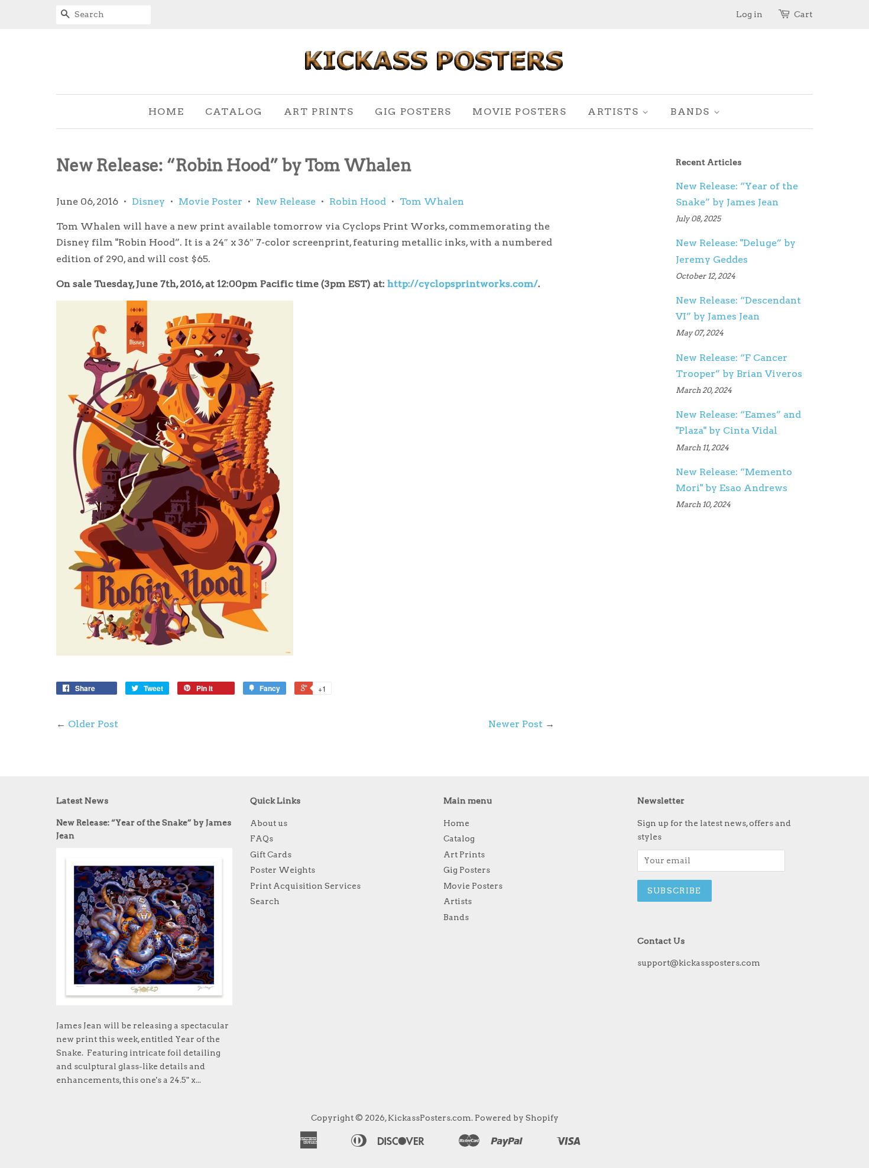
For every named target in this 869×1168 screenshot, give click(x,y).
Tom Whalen (432, 201)
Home (166, 111)
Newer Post (515, 724)
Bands (692, 111)
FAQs (261, 838)
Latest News (82, 800)
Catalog (233, 111)
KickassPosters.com (429, 1117)
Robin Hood (357, 201)
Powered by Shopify (517, 1117)
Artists (615, 111)
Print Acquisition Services (305, 885)
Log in (749, 14)
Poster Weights (282, 870)
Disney (148, 201)
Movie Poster (210, 201)
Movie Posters (519, 111)
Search (265, 901)
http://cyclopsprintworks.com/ (462, 283)
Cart (803, 14)
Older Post (93, 724)
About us (268, 823)
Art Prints (319, 111)
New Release (286, 201)
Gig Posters (413, 111)
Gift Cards (270, 854)
